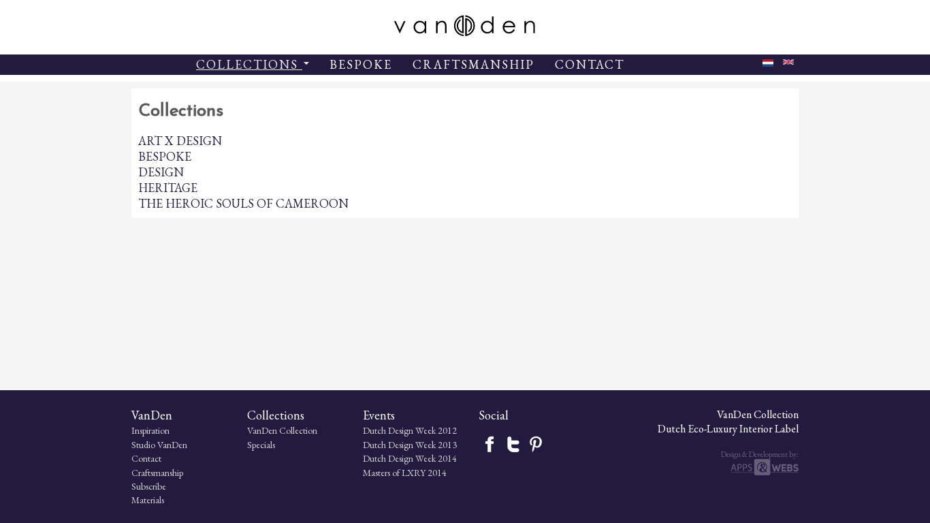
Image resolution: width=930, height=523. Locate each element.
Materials (147, 500)
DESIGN (161, 172)
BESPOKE (361, 64)
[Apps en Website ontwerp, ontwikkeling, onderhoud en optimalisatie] (765, 472)
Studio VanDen (159, 445)
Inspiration (150, 430)
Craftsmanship (157, 472)
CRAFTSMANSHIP (473, 64)
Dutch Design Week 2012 (410, 430)
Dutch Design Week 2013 (410, 445)
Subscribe (148, 486)
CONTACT (589, 64)
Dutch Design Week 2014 (410, 458)
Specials (261, 445)
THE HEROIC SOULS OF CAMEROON (243, 203)
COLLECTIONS (249, 64)
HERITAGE (167, 187)
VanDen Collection (282, 430)
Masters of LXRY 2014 (405, 472)
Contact (146, 458)
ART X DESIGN (180, 140)
